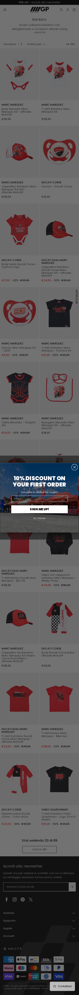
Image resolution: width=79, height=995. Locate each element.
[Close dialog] (74, 467)
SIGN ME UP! (39, 509)
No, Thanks (39, 517)
